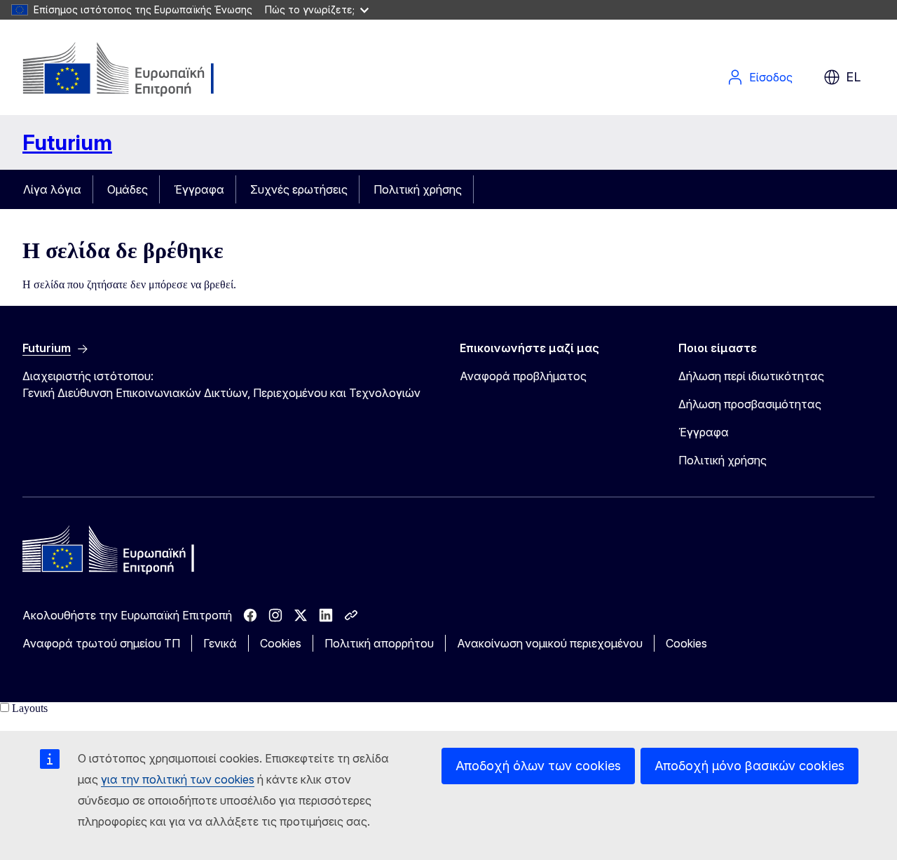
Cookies (280, 643)
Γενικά (220, 643)
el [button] (853, 76)
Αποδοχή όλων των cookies (538, 765)
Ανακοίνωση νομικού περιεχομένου (550, 643)
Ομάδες (127, 189)
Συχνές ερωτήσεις (299, 189)
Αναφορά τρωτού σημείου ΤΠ (101, 643)
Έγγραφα (199, 189)
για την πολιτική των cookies (177, 779)
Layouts (30, 708)
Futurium (67, 142)
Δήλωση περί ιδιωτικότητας (751, 376)
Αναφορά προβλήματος (523, 376)
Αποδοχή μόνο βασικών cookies (749, 765)
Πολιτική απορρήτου (379, 643)
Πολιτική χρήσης (418, 189)
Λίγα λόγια (52, 189)
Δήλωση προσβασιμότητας (749, 404)
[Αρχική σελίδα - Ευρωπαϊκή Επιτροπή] (135, 70)
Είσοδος (771, 77)
